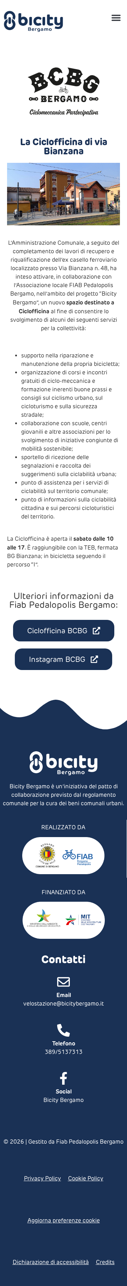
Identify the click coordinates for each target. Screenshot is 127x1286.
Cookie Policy (85, 1178)
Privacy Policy (42, 1178)
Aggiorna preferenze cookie (64, 1220)
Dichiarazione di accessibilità (51, 1262)
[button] (116, 17)
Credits (105, 1262)
